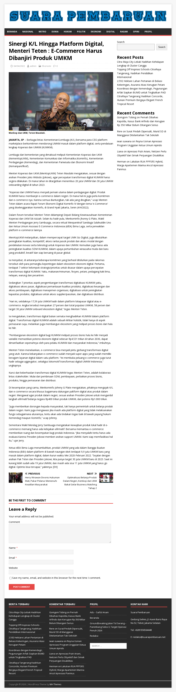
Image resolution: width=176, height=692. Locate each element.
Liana (120, 151)
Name (12, 547)
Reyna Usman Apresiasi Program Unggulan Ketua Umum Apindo (67, 645)
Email (12, 557)
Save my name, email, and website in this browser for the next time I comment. (56, 577)
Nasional (27, 31)
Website (13, 567)
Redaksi (94, 635)
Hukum (68, 31)
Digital (110, 31)
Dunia (55, 31)
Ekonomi (96, 31)
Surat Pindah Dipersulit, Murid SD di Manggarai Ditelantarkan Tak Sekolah (66, 632)
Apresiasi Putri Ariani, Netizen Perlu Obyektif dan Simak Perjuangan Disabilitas (66, 657)
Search (121, 42)
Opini (136, 31)
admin (33, 66)
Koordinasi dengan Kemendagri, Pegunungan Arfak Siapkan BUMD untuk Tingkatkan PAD (26, 654)
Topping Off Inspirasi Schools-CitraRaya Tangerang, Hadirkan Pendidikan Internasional (139, 73)
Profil (148, 31)
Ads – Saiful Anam (99, 612)
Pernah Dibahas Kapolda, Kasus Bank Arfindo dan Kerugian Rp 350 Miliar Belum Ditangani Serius (141, 121)
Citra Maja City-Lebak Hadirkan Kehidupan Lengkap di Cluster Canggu (25, 616)
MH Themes (55, 684)
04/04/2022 (19, 66)
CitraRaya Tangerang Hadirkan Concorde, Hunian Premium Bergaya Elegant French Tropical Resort (140, 100)
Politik (81, 31)
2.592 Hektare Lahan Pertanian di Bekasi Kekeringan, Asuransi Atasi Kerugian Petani (26, 641)
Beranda (12, 31)
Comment (14, 522)
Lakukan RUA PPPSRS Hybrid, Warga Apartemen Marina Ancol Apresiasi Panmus (140, 165)
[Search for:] (108, 645)
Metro (42, 31)
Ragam (124, 31)
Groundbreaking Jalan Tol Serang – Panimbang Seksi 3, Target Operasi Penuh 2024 (108, 627)
